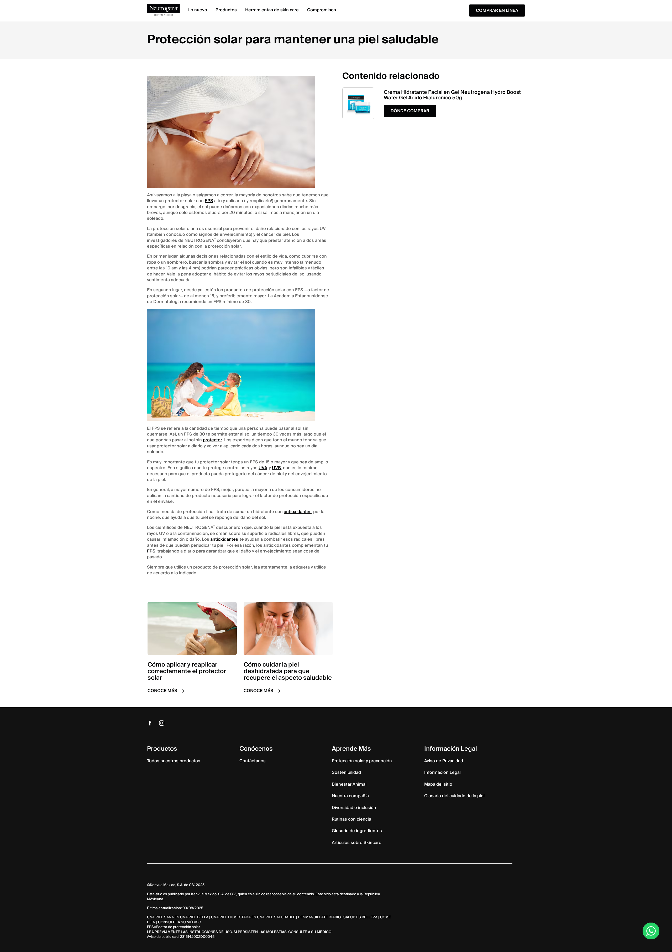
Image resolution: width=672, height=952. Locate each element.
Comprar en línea (497, 10)
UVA (263, 468)
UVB (276, 468)
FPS (209, 200)
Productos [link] (226, 10)
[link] (163, 11)
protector (212, 440)
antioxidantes (298, 511)
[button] (410, 111)
